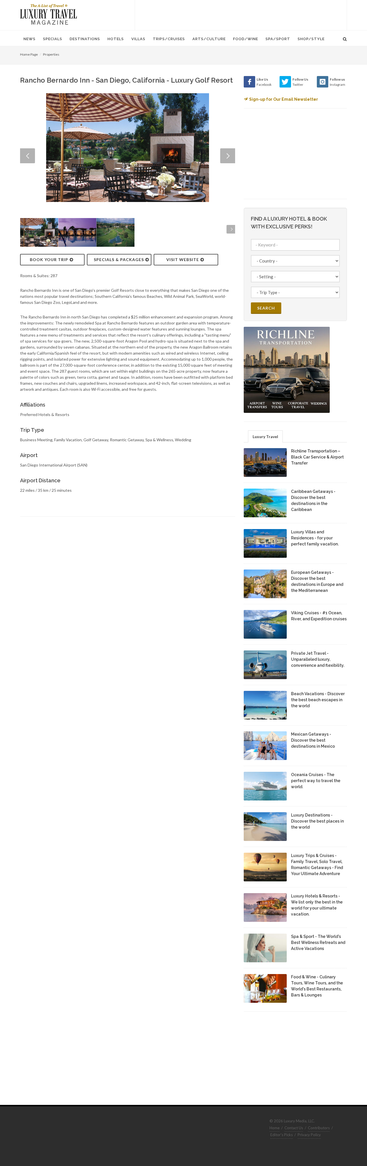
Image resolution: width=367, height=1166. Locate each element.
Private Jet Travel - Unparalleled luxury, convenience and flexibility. (317, 659)
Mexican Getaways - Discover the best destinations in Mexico (313, 740)
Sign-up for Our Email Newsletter (283, 99)
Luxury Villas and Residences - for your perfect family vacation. (315, 538)
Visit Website (182, 259)
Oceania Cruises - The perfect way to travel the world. (315, 780)
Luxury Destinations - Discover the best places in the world (317, 821)
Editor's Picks (281, 1134)
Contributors (319, 1128)
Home (275, 1128)
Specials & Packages (119, 259)
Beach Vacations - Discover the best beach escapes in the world (318, 699)
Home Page (29, 54)
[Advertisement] (240, 14)
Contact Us (293, 1128)
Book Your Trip (49, 259)
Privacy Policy (309, 1134)
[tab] (265, 436)
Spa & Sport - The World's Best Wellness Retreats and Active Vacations (318, 942)
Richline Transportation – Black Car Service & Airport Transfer (317, 457)
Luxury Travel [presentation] (265, 436)
